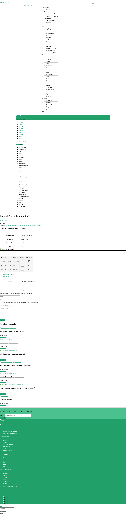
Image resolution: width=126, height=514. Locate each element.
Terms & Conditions (8, 444)
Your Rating (3, 305)
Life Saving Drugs (46, 29)
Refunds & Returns (7, 450)
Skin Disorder (49, 70)
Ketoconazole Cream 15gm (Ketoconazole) (16, 365)
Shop (4, 464)
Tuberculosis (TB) (51, 52)
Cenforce (21, 122)
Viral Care (44, 98)
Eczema (48, 72)
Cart (4, 462)
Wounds (48, 59)
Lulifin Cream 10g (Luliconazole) (12, 377)
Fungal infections (25, 225)
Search (17, 142)
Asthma (44, 27)
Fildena (20, 124)
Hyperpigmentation (51, 94)
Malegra (21, 130)
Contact (5, 442)
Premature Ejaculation (48, 23)
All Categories (19, 144)
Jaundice (48, 109)
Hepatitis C (49, 44)
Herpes (48, 107)
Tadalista (21, 136)
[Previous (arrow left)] (0, 513)
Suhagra (21, 134)
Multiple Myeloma (51, 50)
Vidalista (21, 126)
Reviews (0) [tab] (6, 276)
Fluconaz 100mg (6, 399)
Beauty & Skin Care (16, 225)
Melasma (48, 96)
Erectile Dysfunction (47, 10)
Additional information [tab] (8, 274)
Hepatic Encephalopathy (48, 38)
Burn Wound (49, 74)
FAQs (4, 448)
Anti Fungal (8, 225)
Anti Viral (49, 100)
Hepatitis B (49, 42)
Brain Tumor (49, 35)
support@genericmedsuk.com (10, 433)
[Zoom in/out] (0, 511)
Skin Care (44, 55)
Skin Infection (50, 67)
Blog (43, 111)
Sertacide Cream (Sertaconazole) (12, 331)
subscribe (2, 415)
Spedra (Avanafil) (51, 14)
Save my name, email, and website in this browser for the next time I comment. (20, 302)
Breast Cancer (50, 33)
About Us (5, 440)
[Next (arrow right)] (2, 513)
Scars (47, 76)
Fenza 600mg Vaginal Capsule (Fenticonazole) (17, 388)
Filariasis (48, 102)
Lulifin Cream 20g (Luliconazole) (12, 354)
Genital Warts (50, 104)
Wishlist (5, 458)
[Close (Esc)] (5, 511)
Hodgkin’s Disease (51, 48)
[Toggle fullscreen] (2, 511)
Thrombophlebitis (51, 91)
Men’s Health (45, 7)
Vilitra (20, 138)
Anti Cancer (49, 31)
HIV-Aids (48, 46)
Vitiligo (48, 61)
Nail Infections (50, 89)
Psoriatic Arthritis (51, 83)
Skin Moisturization (48, 64)
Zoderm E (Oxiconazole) (9, 343)
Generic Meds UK (4, 2)
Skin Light (49, 87)
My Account (6, 460)
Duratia (20, 132)
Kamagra (21, 128)
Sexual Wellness (50, 20)
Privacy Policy (6, 446)
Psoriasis (48, 85)
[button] (67, 8)
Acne (47, 57)
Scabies (48, 78)
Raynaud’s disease (51, 81)
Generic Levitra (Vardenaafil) (51, 17)
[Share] (3, 511)
